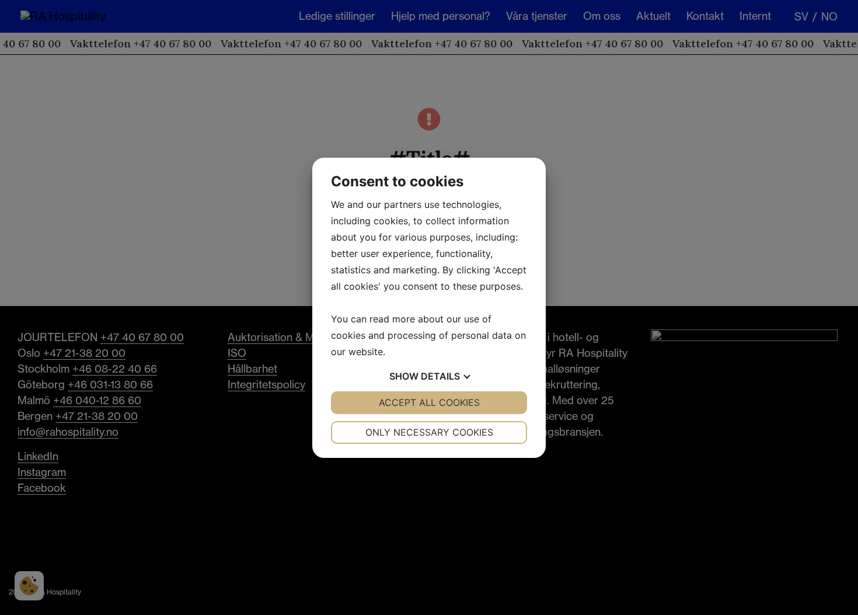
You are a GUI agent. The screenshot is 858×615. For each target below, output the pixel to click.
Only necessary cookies (429, 432)
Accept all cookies (429, 402)
